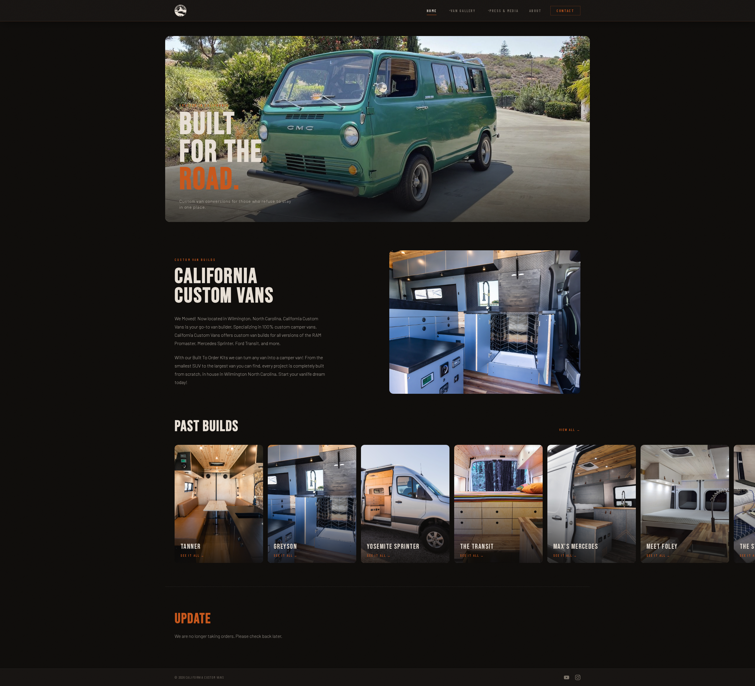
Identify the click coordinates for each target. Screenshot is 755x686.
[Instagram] (577, 677)
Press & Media (504, 11)
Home (431, 11)
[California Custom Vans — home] (180, 11)
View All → (569, 430)
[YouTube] (566, 677)
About (535, 11)
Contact (565, 11)
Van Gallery (463, 11)
